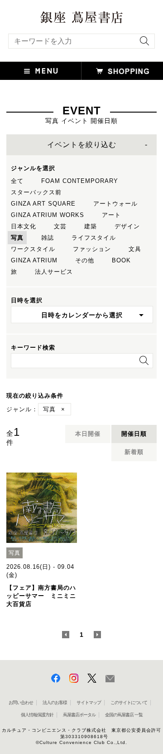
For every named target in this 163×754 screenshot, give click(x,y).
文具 (135, 249)
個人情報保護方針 (37, 714)
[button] (41, 71)
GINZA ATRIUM (34, 260)
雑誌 (47, 237)
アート (111, 215)
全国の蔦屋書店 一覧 (124, 714)
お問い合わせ (21, 702)
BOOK (121, 260)
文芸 (60, 226)
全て (17, 180)
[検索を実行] (142, 43)
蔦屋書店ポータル (79, 714)
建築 (90, 226)
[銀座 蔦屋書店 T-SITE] (81, 14)
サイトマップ (89, 702)
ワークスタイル (33, 249)
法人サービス (54, 271)
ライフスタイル (94, 237)
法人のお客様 (55, 702)
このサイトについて (128, 702)
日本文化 (23, 226)
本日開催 (88, 433)
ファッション (92, 249)
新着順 (134, 451)
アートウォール (115, 203)
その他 (84, 260)
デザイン (127, 226)
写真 (17, 237)
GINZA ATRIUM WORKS (47, 215)
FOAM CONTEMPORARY (79, 180)
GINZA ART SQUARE (43, 203)
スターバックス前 (36, 192)
